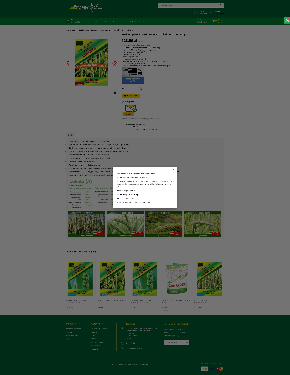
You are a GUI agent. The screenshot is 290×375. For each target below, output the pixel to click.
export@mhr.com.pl (129, 194)
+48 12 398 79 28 (127, 198)
